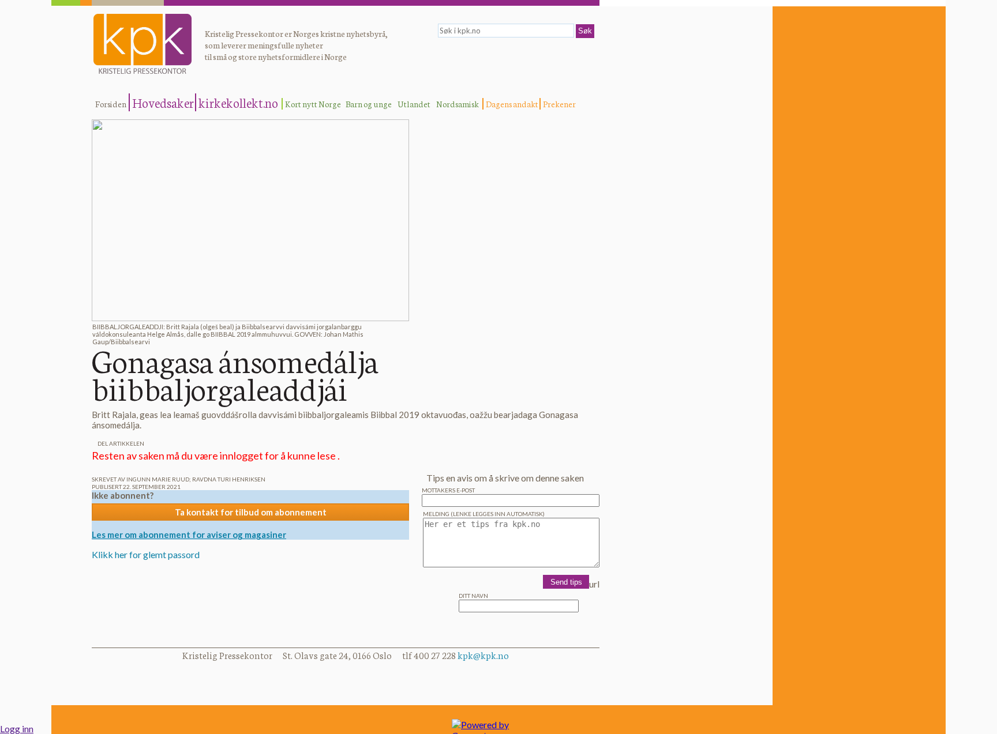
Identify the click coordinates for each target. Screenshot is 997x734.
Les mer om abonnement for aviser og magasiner (189, 534)
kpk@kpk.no (483, 654)
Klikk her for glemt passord (146, 554)
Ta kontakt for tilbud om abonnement (251, 512)
